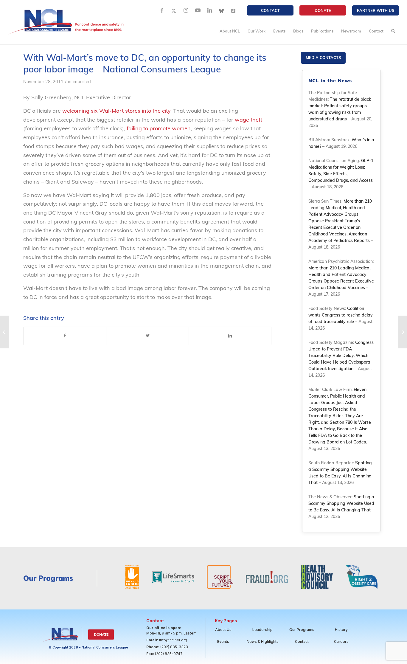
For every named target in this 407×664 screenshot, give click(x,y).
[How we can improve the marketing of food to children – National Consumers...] (4, 332)
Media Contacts (323, 57)
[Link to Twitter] (174, 10)
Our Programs (301, 629)
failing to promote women (159, 128)
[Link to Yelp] (233, 10)
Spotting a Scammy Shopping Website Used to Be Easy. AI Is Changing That (341, 503)
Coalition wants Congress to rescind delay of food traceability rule (340, 315)
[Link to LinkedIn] (209, 10)
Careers (341, 641)
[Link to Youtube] (197, 10)
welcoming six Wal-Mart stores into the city (116, 110)
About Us (223, 629)
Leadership (262, 629)
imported (82, 81)
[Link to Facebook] (162, 10)
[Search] (393, 31)
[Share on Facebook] (65, 336)
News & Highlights (263, 641)
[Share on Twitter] (147, 336)
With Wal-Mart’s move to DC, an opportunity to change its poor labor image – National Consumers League (144, 63)
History (341, 629)
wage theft (248, 119)
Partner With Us (375, 10)
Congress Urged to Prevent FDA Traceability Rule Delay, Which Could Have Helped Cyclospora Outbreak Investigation (341, 355)
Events (223, 641)
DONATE (323, 10)
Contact (270, 10)
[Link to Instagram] (185, 10)
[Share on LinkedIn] (230, 336)
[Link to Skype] (221, 10)
